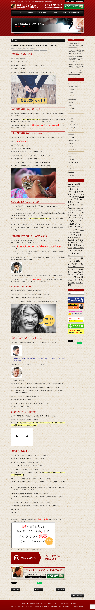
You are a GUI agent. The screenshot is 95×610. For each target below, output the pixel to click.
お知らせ (72, 1)
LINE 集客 (71, 121)
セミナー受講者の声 (73, 115)
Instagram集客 (30, 50)
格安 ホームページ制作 (73, 162)
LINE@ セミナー (75, 189)
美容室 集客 (71, 172)
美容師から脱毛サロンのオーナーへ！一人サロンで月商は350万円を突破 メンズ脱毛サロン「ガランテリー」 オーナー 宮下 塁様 (76, 59)
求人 (69, 83)
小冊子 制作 (72, 232)
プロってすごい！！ (73, 137)
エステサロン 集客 (75, 205)
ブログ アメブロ (72, 130)
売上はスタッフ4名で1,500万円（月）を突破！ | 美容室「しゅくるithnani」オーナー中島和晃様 (76, 45)
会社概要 (55, 13)
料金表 (70, 156)
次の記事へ (60, 589)
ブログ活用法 (71, 134)
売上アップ (71, 146)
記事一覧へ (38, 589)
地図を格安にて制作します (74, 140)
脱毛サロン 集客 (43, 50)
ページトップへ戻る (77, 596)
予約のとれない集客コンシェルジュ (19, 50)
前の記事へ (15, 589)
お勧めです (71, 102)
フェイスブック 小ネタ (73, 124)
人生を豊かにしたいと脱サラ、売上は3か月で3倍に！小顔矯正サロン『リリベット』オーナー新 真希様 (76, 66)
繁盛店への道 (33, 48)
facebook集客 (74, 184)
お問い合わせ (56, 603)
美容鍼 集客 (71, 175)
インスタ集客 (71, 89)
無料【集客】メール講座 (73, 86)
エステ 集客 (71, 108)
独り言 (28, 48)
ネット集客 (71, 118)
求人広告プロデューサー (76, 237)
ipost (78, 186)
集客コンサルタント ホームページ (76, 266)
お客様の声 (30, 13)
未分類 (70, 95)
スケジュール (71, 111)
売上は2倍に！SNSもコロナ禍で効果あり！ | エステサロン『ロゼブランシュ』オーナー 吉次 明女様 (76, 72)
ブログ (67, 1)
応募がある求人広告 (73, 149)
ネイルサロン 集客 (73, 153)
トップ (17, 13)
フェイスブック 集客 (73, 127)
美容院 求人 (76, 248)
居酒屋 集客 (36, 50)
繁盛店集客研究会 (23, 37)
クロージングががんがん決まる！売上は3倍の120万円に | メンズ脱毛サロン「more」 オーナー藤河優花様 (76, 52)
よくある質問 (43, 13)
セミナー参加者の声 (73, 210)
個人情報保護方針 (79, 1)
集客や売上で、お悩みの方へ (72, 13)
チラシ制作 (71, 92)
